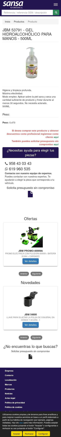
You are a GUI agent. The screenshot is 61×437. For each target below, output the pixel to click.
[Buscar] (56, 12)
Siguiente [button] (36, 273)
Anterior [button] (23, 273)
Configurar (43, 433)
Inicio (7, 21)
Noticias (9, 393)
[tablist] (30, 249)
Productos (19, 21)
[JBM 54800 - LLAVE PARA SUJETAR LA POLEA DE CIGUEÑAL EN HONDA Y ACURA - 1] (30, 299)
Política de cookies (13, 407)
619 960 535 (19, 168)
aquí (56, 137)
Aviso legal (10, 398)
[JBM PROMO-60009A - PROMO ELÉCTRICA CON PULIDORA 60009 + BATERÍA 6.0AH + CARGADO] (30, 235)
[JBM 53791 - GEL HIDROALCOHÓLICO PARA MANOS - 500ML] (30, 62)
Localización (10, 379)
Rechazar (29, 433)
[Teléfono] (6, 163)
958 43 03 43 (20, 163)
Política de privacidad (15, 402)
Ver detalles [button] (31, 261)
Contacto (9, 375)
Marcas (8, 384)
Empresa (9, 370)
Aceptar (16, 433)
